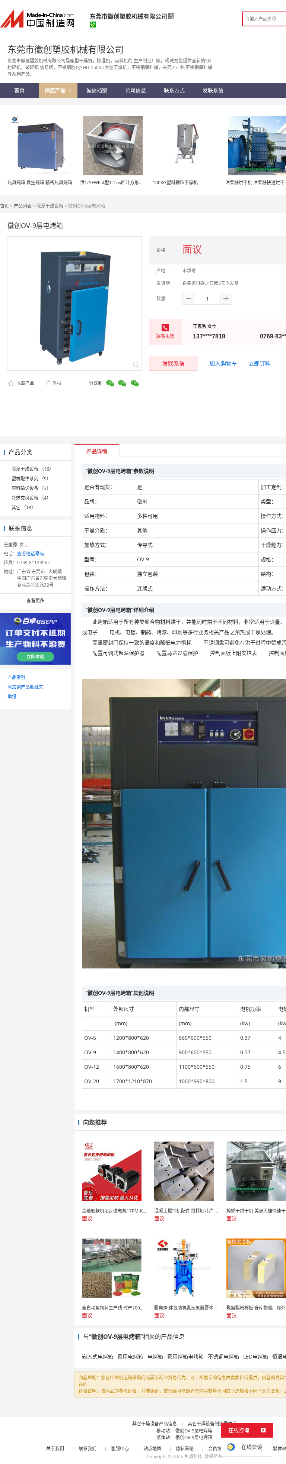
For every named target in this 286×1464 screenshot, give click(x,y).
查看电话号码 (30, 554)
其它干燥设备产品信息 (154, 1424)
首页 (4, 206)
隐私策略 (185, 1448)
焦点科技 (193, 1456)
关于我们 (55, 1448)
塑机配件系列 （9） (31, 478)
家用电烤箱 (130, 1356)
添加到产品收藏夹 (25, 687)
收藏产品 (24, 383)
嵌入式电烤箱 (97, 1356)
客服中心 (120, 1448)
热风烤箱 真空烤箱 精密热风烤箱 (39, 182)
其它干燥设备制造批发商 (212, 1424)
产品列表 (23, 206)
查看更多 (35, 600)
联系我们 (87, 1448)
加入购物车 (223, 363)
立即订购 (259, 363)
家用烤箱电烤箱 (185, 1356)
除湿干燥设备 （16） (33, 469)
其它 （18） (24, 507)
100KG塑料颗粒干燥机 (175, 182)
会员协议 (217, 1448)
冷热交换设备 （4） (31, 498)
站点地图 (152, 1448)
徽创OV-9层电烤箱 (193, 1431)
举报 (57, 383)
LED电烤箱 (255, 1356)
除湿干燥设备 (49, 206)
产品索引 (16, 677)
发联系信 (173, 363)
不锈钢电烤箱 (223, 1356)
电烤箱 (155, 1356)
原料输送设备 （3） (31, 488)
